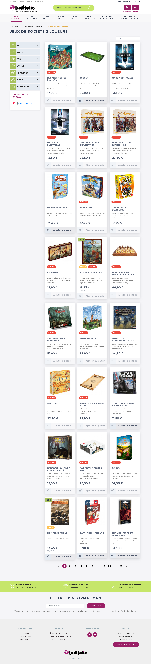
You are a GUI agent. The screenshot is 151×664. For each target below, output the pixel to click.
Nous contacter (126, 645)
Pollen (116, 468)
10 (104, 566)
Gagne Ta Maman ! (57, 208)
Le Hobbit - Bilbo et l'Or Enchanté (58, 469)
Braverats (86, 208)
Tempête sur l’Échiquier (119, 209)
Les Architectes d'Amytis (56, 79)
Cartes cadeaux (25, 103)
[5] (72, 93)
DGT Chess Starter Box (91, 469)
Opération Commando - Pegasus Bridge (124, 340)
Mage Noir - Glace (122, 78)
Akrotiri (52, 403)
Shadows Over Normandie (56, 340)
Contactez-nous (25, 636)
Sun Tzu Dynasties (91, 273)
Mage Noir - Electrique (54, 144)
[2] (66, 93)
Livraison (25, 633)
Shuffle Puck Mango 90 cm (92, 404)
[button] (25, 45)
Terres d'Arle (88, 339)
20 (109, 566)
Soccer (84, 78)
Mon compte (25, 639)
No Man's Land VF (57, 533)
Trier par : (128, 38)
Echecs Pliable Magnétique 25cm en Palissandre (124, 274)
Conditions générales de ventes (58, 636)
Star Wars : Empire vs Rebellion (123, 404)
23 (121, 566)
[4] (70, 93)
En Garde (52, 273)
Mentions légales (58, 639)
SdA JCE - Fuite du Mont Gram (122, 534)
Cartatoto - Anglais (92, 533)
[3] (68, 93)
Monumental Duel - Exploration (91, 144)
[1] (64, 93)
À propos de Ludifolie (58, 633)
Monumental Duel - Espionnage (123, 144)
